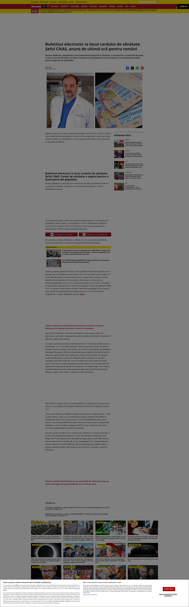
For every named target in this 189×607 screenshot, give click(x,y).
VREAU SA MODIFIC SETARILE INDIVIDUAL (168, 595)
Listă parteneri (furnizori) (90, 594)
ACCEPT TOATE (168, 589)
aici (4, 599)
